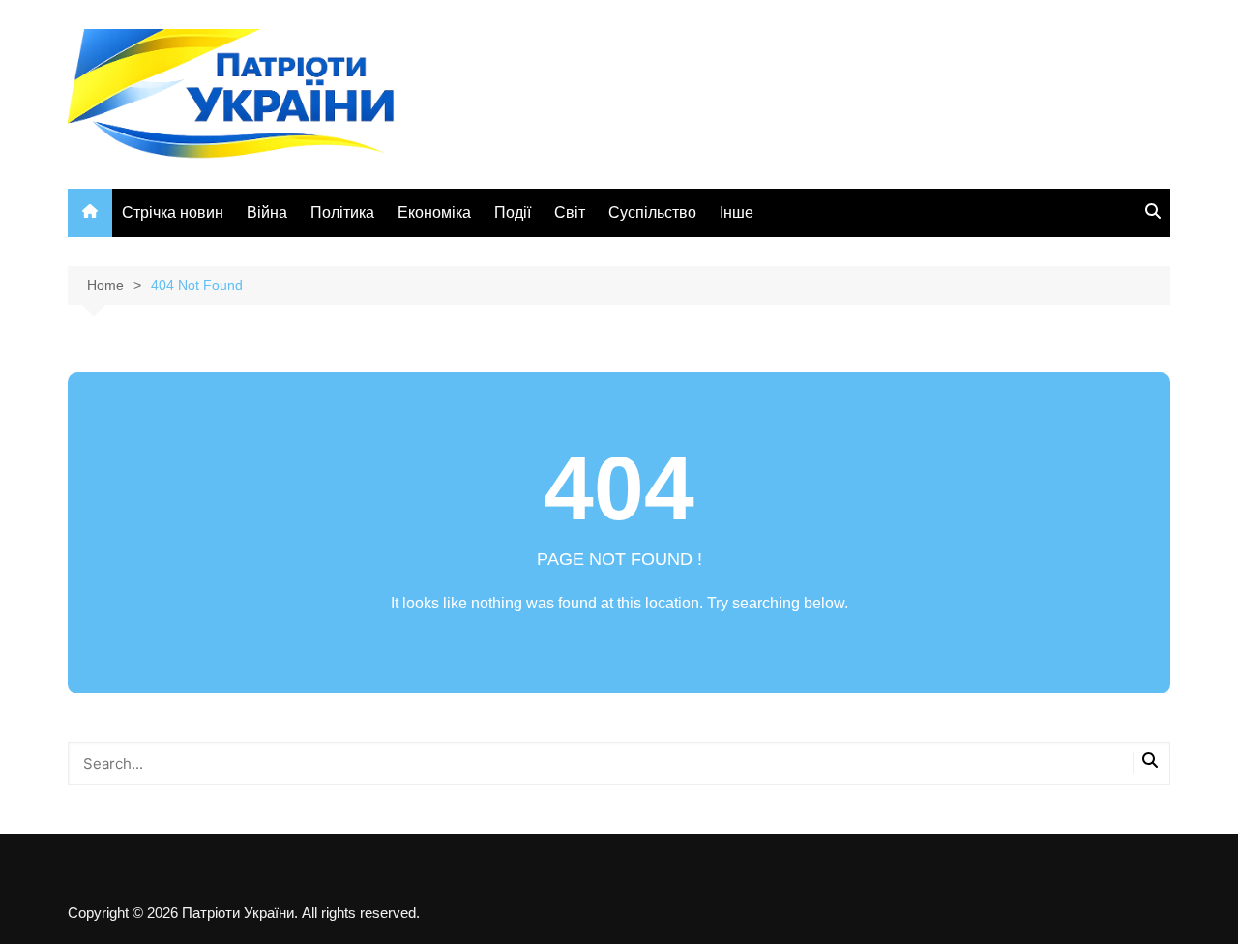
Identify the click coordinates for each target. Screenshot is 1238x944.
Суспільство (652, 212)
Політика (342, 212)
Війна (267, 212)
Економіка (434, 212)
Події (512, 212)
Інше (736, 212)
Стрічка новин (172, 212)
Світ (569, 212)
